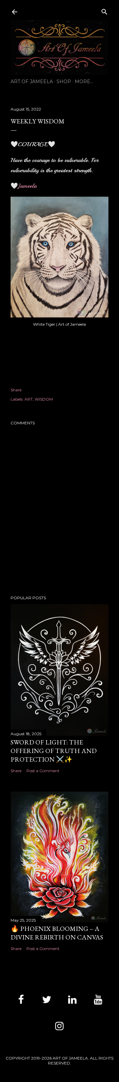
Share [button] (16, 389)
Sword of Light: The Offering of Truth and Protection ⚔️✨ (54, 751)
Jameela (27, 185)
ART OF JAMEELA (32, 81)
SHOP (64, 81)
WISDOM (44, 399)
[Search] (104, 10)
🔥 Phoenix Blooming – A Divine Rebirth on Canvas (57, 932)
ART (28, 399)
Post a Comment (43, 770)
